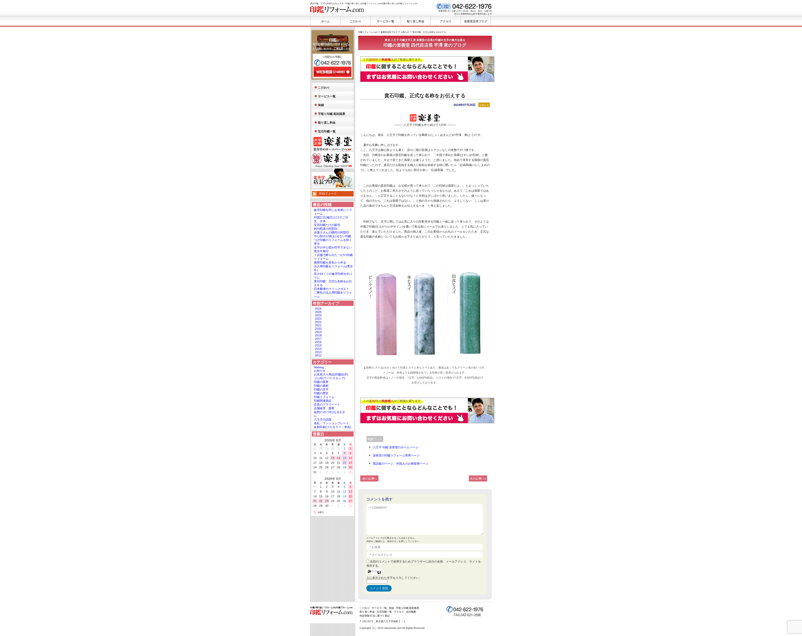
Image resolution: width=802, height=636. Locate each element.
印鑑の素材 (321, 385)
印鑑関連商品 (322, 400)
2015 (318, 345)
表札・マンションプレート (331, 423)
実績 (321, 105)
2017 (318, 338)
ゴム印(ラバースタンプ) (329, 378)
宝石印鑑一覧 (327, 131)
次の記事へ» (478, 478)
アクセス (446, 21)
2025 (318, 312)
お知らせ (484, 104)
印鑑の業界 (321, 382)
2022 (318, 322)
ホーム (325, 21)
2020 (318, 328)
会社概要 (411, 611)
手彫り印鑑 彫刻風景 (331, 113)
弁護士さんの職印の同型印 (331, 232)
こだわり (355, 21)
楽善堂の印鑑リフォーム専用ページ (396, 455)
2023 (318, 318)
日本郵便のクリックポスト (331, 288)
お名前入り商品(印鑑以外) (331, 374)
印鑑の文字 (321, 389)
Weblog (319, 367)
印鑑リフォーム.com (337, 9)
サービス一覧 (385, 21)
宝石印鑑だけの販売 (327, 225)
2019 (318, 332)
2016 (318, 342)
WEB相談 (332, 72)
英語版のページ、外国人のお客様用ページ (400, 463)
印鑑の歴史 (321, 393)
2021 (318, 325)
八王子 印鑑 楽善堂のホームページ (395, 447)
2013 (318, 352)
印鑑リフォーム (324, 397)
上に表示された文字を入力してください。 (394, 578)
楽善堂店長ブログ (475, 21)
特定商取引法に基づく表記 (375, 615)
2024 (318, 315)
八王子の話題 (322, 419)
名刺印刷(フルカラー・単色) (332, 427)
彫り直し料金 (415, 21)
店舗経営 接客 (324, 408)
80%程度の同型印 (325, 228)
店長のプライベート (327, 404)
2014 (318, 348)
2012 (318, 355)
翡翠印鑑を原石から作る (330, 262)
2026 (318, 308)
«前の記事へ (369, 478)
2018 (318, 335)
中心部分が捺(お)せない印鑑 (332, 236)
